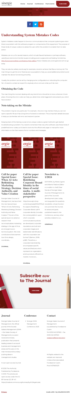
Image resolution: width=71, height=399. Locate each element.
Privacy (4, 392)
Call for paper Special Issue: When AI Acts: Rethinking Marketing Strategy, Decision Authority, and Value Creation (11, 184)
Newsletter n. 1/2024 (52, 175)
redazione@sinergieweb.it (56, 338)
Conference (39, 4)
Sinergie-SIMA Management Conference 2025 (33, 324)
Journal (30, 4)
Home (23, 4)
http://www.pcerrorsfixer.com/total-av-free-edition (19, 61)
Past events (50, 4)
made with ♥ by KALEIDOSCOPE (58, 392)
